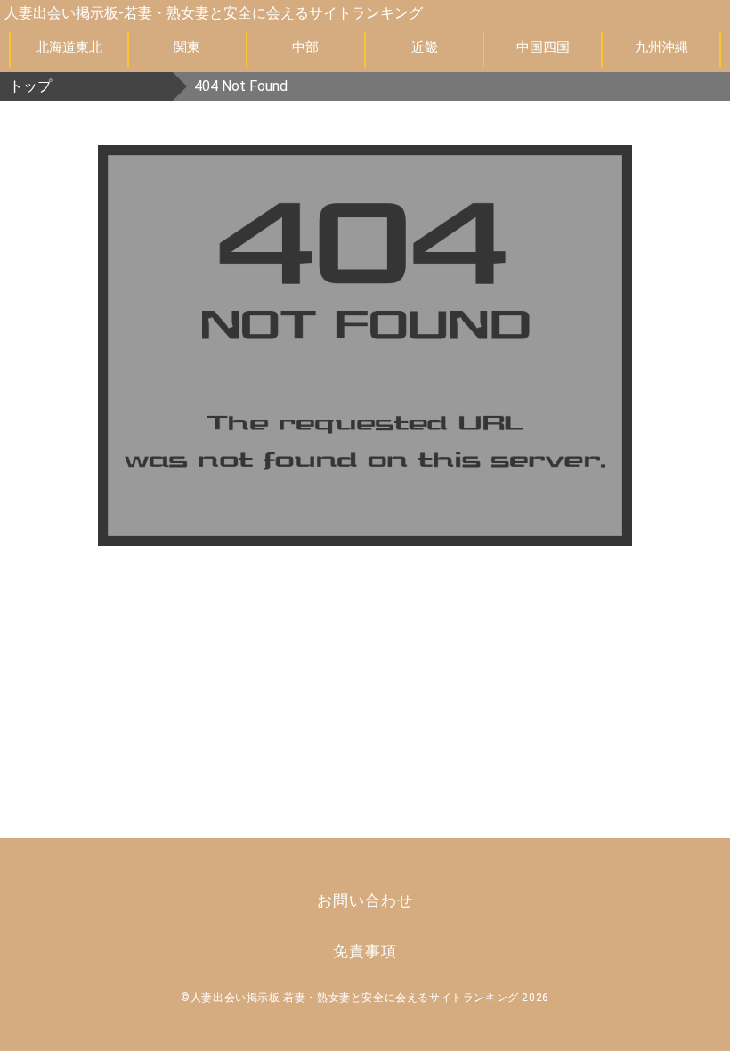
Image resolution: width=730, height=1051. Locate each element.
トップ (30, 85)
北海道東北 (69, 47)
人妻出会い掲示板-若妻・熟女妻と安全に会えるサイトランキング (213, 12)
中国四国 (543, 47)
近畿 (424, 47)
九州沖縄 (661, 47)
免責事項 (364, 951)
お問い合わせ (364, 900)
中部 (305, 47)
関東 (187, 47)
